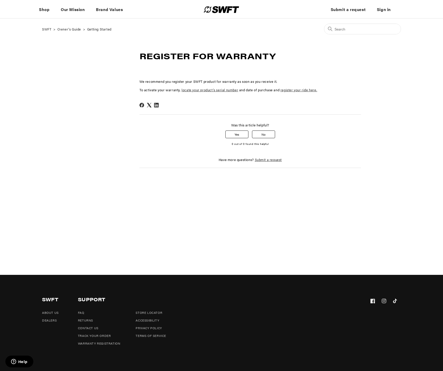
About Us (50, 312)
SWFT (46, 29)
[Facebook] (141, 105)
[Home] (221, 9)
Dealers (49, 320)
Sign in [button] (384, 9)
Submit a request (348, 9)
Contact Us (88, 328)
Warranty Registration (99, 343)
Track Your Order (94, 335)
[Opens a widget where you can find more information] (19, 362)
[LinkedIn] (156, 105)
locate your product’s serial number (210, 90)
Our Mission (73, 9)
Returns (85, 320)
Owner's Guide (69, 29)
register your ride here (298, 90)
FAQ (81, 312)
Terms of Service (151, 335)
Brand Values (109, 9)
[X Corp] (149, 105)
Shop (44, 9)
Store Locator (149, 312)
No (263, 134)
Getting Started (99, 29)
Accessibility (147, 320)
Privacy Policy (149, 328)
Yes (237, 134)
